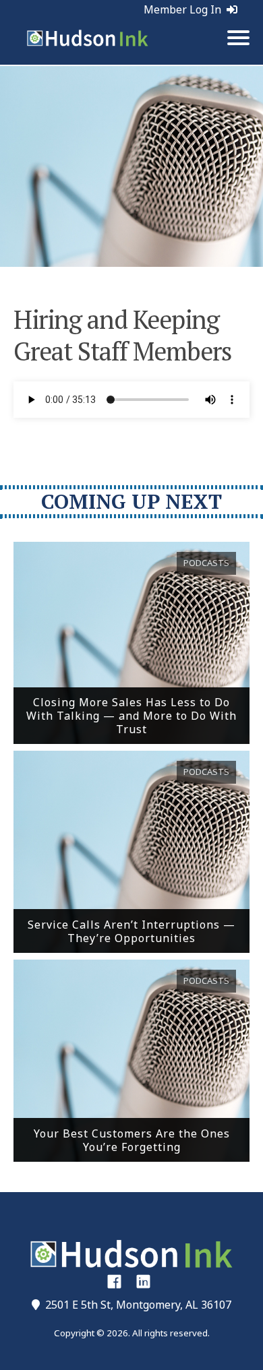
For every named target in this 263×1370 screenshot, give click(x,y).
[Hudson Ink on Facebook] (114, 1281)
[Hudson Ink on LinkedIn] (143, 1281)
